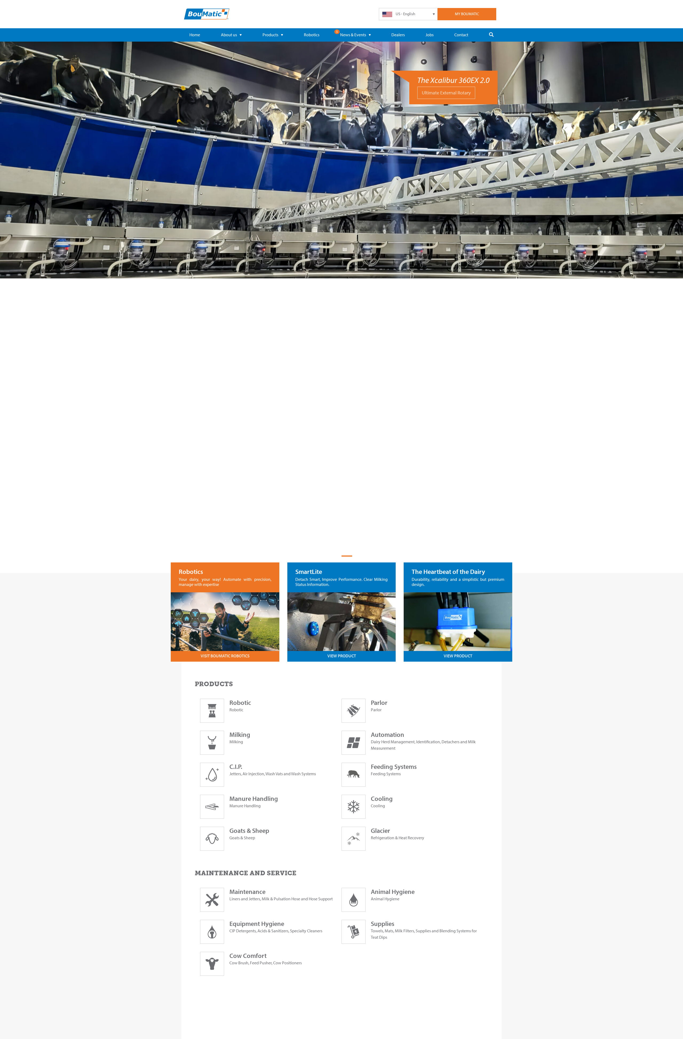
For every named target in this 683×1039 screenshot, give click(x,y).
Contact (461, 34)
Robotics (311, 34)
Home (194, 34)
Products (270, 34)
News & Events (353, 34)
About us (229, 34)
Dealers (398, 34)
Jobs (430, 34)
